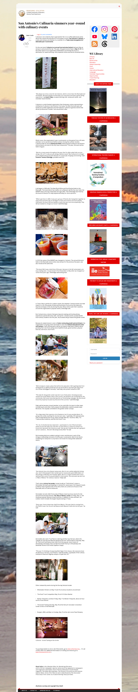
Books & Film (93, 60)
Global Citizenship (95, 64)
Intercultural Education (96, 70)
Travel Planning (94, 78)
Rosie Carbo (29, 35)
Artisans (92, 57)
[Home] (32, 13)
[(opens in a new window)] (95, 29)
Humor (92, 68)
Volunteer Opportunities (97, 74)
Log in (39, 34)
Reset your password (96, 363)
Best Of (92, 59)
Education (93, 62)
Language (93, 72)
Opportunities (94, 76)
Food (91, 66)
